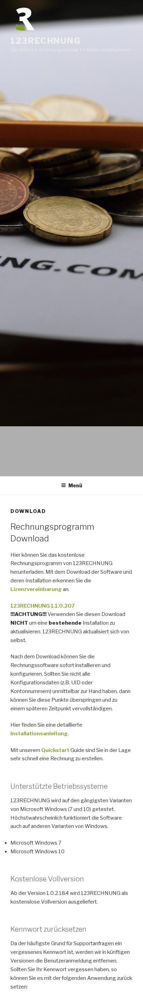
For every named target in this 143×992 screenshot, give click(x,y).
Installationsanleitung (39, 733)
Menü (75, 485)
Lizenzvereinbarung (36, 589)
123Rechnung (45, 41)
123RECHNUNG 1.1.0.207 (42, 606)
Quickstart (55, 750)
